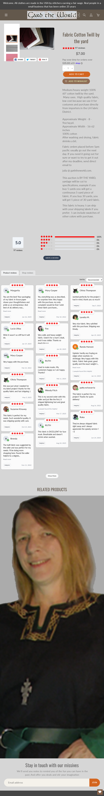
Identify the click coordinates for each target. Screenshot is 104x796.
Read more (7, 311)
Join (94, 782)
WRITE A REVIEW (52, 258)
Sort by (82, 279)
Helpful (7, 317)
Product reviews (10, 273)
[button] (81, 48)
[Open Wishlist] (100, 792)
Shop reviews (27, 273)
